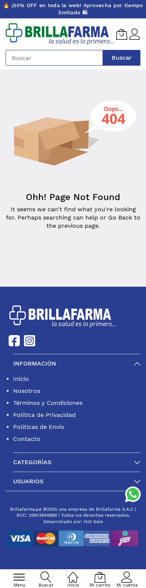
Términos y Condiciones (47, 402)
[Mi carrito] (121, 34)
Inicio (21, 378)
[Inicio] (73, 573)
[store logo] (60, 34)
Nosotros (26, 390)
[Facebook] (14, 340)
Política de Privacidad (44, 414)
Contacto (26, 438)
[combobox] (54, 58)
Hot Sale (93, 521)
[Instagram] (29, 340)
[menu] (19, 577)
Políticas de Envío (38, 426)
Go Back (120, 217)
